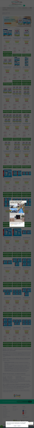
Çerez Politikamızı (23, 423)
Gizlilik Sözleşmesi (17, 423)
